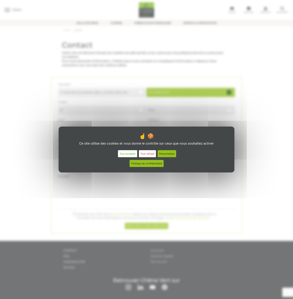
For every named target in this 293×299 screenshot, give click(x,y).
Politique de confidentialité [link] (146, 163)
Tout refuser (147, 153)
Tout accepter (127, 153)
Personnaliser (167, 153)
